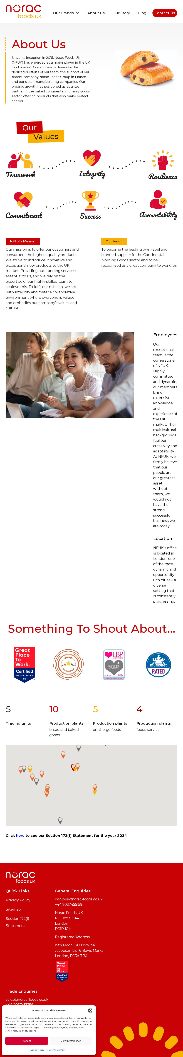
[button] (90, 1010)
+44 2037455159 (68, 904)
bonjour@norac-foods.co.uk (79, 899)
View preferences (71, 1040)
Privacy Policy (18, 900)
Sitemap (13, 909)
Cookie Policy (37, 1049)
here (20, 835)
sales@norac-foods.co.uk (27, 999)
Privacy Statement (55, 1049)
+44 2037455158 (19, 1005)
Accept (27, 1040)
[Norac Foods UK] (23, 11)
